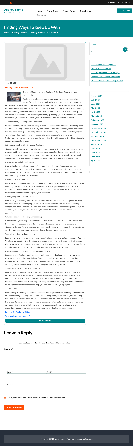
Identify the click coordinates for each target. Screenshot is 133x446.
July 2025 (95, 100)
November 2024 (98, 132)
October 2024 (97, 136)
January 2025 (97, 124)
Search (93, 45)
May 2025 (95, 108)
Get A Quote (124, 11)
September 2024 (98, 140)
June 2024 (96, 152)
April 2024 (95, 160)
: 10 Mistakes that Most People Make (107, 81)
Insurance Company (85, 439)
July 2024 (95, 148)
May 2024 (95, 156)
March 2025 (96, 116)
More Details (44, 321)
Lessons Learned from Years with (105, 77)
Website (10, 385)
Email (49, 372)
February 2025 (97, 120)
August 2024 (97, 144)
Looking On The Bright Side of (18, 312)
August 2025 (96, 96)
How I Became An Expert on (103, 64)
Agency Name (13, 10)
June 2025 (95, 104)
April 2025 (95, 112)
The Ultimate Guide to (101, 68)
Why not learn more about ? (17, 316)
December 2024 (98, 128)
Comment (8, 349)
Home (6, 32)
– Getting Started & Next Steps (105, 72)
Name (10, 372)
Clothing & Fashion (19, 32)
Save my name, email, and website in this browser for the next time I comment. (36, 398)
